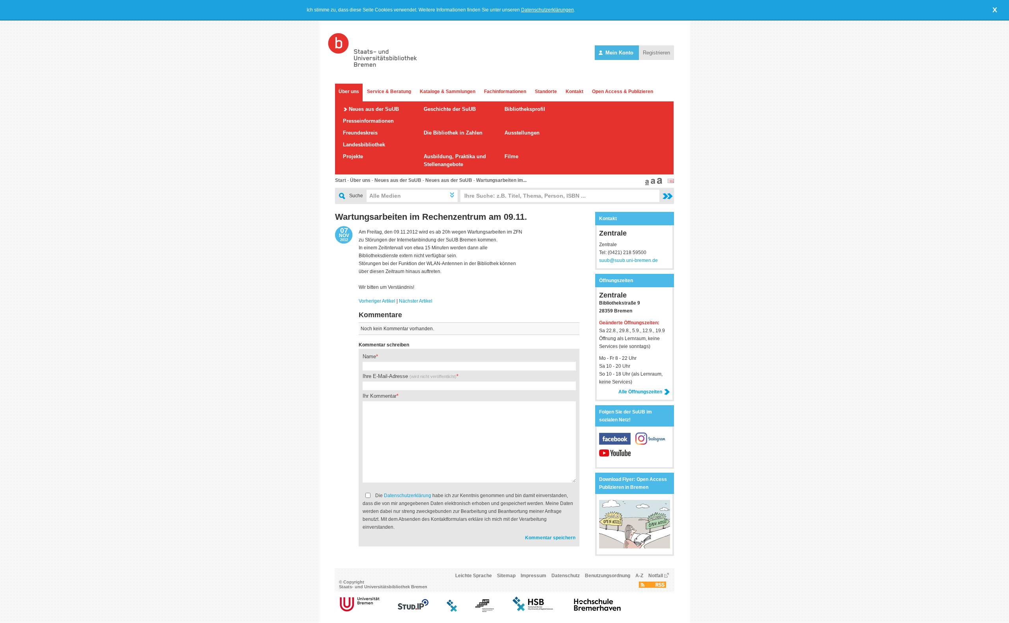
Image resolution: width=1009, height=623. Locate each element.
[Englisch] (671, 181)
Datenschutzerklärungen (547, 10)
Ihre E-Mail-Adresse (409, 376)
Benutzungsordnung (607, 575)
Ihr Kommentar (380, 396)
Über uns (349, 91)
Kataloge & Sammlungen (447, 91)
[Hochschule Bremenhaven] (597, 610)
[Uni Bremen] (359, 610)
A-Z (639, 575)
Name (369, 356)
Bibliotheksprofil (524, 109)
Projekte (353, 156)
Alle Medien (385, 196)
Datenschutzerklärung (407, 495)
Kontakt (574, 91)
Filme (511, 156)
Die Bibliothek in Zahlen (453, 133)
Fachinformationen (505, 91)
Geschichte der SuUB (450, 109)
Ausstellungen (522, 133)
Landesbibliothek (364, 145)
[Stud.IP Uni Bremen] (413, 610)
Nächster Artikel (415, 301)
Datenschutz (565, 575)
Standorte (546, 91)
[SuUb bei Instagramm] (651, 443)
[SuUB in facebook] (617, 443)
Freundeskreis (360, 133)
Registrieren (656, 53)
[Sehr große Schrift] (658, 183)
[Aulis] (452, 610)
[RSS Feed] (652, 586)
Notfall (655, 575)
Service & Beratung (389, 91)
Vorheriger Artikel (377, 301)
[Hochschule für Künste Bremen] (484, 610)
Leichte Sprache (473, 575)
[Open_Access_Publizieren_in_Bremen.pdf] (634, 547)
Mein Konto (619, 53)
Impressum (533, 575)
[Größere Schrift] (652, 183)
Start (340, 180)
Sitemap (506, 575)
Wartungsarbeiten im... (501, 180)
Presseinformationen (368, 121)
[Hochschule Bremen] (533, 610)
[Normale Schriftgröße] (646, 183)
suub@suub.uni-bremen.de (628, 260)
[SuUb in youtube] (615, 457)
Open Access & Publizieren (622, 91)
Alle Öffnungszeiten (640, 392)
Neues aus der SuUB (374, 109)
